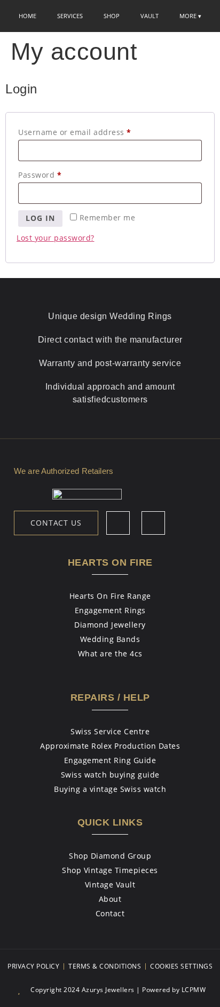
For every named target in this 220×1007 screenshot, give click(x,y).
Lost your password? (56, 238)
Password (57, 174)
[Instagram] (153, 523)
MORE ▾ (190, 16)
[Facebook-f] (118, 523)
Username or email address (92, 131)
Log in (40, 218)
